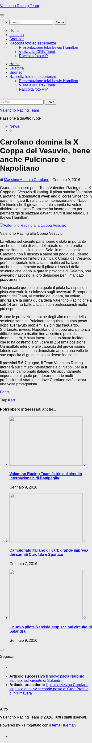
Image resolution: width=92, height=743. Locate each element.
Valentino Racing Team (19, 6)
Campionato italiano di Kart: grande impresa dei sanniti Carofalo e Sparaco (48, 552)
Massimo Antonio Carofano (26, 180)
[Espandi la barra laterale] (2, 649)
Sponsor (16, 39)
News (14, 126)
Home (14, 30)
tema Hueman (64, 725)
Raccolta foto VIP (33, 56)
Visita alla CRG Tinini (37, 52)
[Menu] (2, 15)
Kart (11, 400)
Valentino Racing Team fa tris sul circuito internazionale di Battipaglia (45, 476)
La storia (16, 35)
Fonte (5, 392)
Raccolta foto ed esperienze (32, 43)
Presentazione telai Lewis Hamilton (48, 47)
